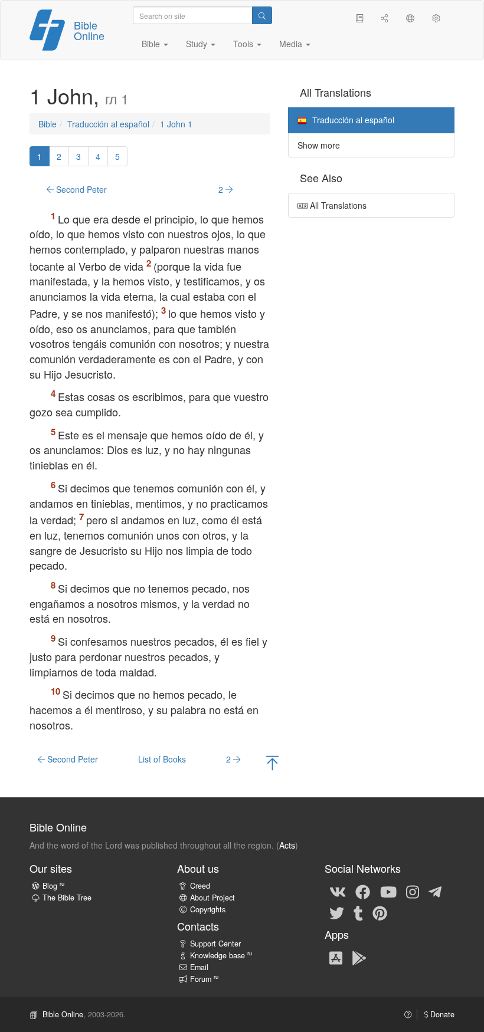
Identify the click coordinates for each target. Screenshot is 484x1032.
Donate (441, 1014)
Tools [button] (244, 44)
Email (199, 967)
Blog (53, 885)
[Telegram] (435, 891)
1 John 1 (176, 124)
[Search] (262, 15)
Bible (47, 124)
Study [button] (198, 44)
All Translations (337, 205)
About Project (212, 897)
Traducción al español (108, 124)
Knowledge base (221, 955)
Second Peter (80, 189)
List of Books (162, 759)
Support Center (215, 943)
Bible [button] (152, 44)
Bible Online (89, 30)
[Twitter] (336, 912)
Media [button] (292, 44)
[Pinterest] (379, 912)
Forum (204, 979)
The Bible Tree (66, 897)
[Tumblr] (358, 912)
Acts (287, 845)
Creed (200, 885)
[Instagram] (412, 891)
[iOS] (335, 957)
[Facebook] (362, 891)
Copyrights (207, 909)
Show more (318, 145)
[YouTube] (388, 891)
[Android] (359, 957)
